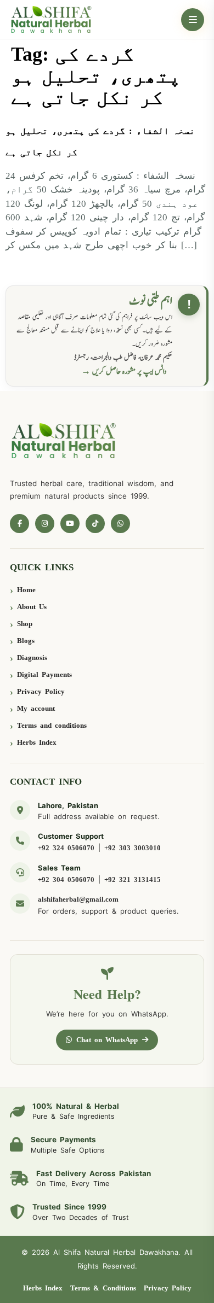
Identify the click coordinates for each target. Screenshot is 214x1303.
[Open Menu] (192, 19)
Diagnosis (32, 657)
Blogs (26, 640)
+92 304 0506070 (66, 879)
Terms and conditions (52, 725)
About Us (32, 607)
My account (36, 708)
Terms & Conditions (103, 1288)
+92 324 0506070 (66, 848)
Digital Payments (44, 674)
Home (26, 590)
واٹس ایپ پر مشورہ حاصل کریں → (124, 371)
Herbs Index (37, 742)
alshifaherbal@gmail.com (78, 899)
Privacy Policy (41, 691)
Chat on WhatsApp (107, 1040)
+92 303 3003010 (132, 848)
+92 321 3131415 (132, 879)
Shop (24, 624)
